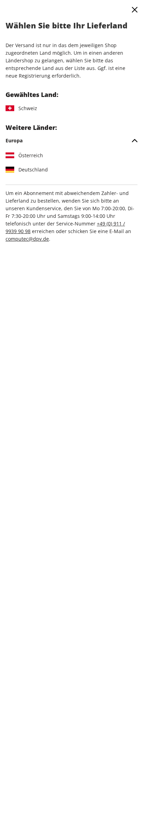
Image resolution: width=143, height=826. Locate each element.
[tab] (71, 140)
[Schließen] (134, 9)
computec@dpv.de (27, 239)
